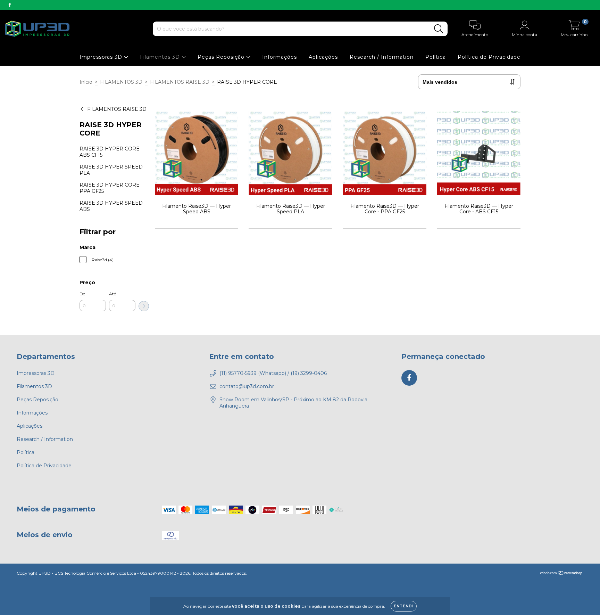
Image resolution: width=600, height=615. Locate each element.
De (82, 293)
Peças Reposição (222, 57)
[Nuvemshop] (561, 573)
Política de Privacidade (489, 57)
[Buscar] (439, 29)
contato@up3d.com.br (246, 386)
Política (435, 57)
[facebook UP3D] (9, 5)
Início (86, 82)
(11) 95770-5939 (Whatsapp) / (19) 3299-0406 (273, 373)
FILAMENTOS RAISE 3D (179, 82)
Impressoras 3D (102, 57)
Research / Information (382, 57)
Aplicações (323, 57)
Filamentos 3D (161, 57)
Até (112, 293)
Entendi (404, 606)
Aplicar (144, 306)
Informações (279, 57)
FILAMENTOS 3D (121, 82)
